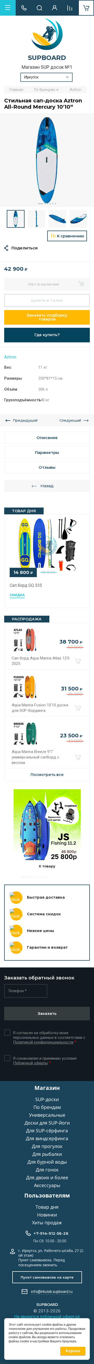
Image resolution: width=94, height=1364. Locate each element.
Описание (47, 437)
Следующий (70, 420)
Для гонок (47, 1170)
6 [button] (55, 203)
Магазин (47, 1087)
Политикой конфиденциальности (43, 1042)
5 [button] (53, 203)
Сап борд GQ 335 (26, 585)
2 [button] (45, 203)
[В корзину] (77, 661)
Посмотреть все (47, 774)
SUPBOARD (47, 57)
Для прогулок (47, 1146)
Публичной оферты (30, 1063)
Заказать (47, 1013)
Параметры (47, 452)
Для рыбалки (47, 1154)
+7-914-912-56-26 (50, 1233)
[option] (47, 160)
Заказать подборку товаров (47, 317)
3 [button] (47, 203)
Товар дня (47, 1207)
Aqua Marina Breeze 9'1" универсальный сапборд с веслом (35, 757)
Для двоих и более (47, 1177)
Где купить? (47, 334)
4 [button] (50, 203)
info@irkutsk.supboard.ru (52, 1291)
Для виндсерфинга (47, 1138)
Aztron (10, 357)
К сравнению (70, 235)
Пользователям (47, 1195)
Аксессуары (47, 1185)
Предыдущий (25, 420)
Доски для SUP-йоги (47, 1123)
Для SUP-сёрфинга (47, 1130)
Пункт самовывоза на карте (47, 1277)
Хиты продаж (47, 1222)
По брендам (47, 1107)
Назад (47, 485)
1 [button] (40, 203)
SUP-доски (47, 1099)
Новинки (47, 1215)
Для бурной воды (47, 1162)
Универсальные (47, 1115)
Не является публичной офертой (47, 1316)
